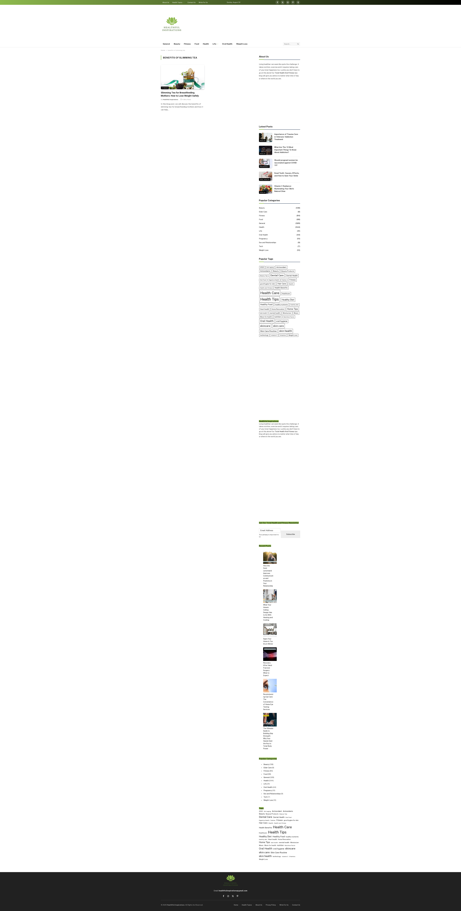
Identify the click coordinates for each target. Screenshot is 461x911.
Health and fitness (266, 288)
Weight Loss (242, 44)
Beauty (177, 44)
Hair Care (282, 284)
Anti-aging (270, 267)
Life (214, 44)
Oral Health (227, 44)
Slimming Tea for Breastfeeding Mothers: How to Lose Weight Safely (180, 94)
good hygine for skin (267, 284)
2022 (262, 267)
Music (296, 313)
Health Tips (269, 299)
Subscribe (290, 534)
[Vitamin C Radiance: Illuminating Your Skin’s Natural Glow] (265, 189)
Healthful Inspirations (170, 99)
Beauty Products (287, 271)
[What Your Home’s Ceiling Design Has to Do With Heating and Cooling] (270, 596)
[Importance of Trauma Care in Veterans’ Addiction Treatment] (265, 137)
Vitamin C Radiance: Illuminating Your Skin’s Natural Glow (284, 188)
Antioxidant (281, 267)
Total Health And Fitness (284, 73)
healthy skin (294, 305)
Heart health (264, 309)
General (166, 44)
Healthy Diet (288, 299)
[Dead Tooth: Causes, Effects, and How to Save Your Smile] (265, 176)
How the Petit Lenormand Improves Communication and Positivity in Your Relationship (268, 576)
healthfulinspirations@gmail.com (233, 891)
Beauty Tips (264, 276)
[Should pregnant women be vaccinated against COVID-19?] (265, 163)
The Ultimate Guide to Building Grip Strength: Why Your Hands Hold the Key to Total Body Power (268, 738)
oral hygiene (281, 321)
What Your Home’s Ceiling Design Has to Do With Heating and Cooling (268, 612)
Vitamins (283, 335)
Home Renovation (278, 309)
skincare (265, 325)
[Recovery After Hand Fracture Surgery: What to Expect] (270, 654)
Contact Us (192, 2)
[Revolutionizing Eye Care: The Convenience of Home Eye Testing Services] (270, 686)
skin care (278, 325)
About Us (165, 2)
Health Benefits (281, 288)
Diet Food (263, 280)
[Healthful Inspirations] (171, 24)
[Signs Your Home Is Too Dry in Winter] (270, 630)
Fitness (187, 44)
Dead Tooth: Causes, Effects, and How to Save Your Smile (286, 174)
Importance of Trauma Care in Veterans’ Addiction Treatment (286, 136)
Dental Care (277, 275)
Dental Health (292, 276)
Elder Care (263, 212)
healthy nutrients (281, 305)
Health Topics (177, 2)
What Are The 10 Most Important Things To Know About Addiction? (285, 149)
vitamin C (274, 335)
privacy (265, 535)
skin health (285, 330)
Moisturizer (287, 313)
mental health (275, 313)
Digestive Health (274, 280)
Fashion (284, 280)
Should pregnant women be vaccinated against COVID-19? (286, 162)
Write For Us (203, 2)
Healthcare (286, 294)
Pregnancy (264, 166)
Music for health (266, 317)
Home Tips (292, 309)
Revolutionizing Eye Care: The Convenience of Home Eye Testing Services (268, 701)
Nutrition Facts (289, 317)
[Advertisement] (256, 24)
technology (264, 335)
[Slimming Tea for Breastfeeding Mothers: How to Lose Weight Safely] (182, 77)
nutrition (277, 317)
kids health (263, 313)
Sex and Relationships (267, 242)
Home (163, 50)
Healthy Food (266, 304)
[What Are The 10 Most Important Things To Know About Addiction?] (265, 150)
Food (197, 44)
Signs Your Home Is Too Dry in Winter (268, 641)
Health (206, 44)
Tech (261, 246)
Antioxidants (265, 271)
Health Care (269, 293)
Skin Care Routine (268, 331)
